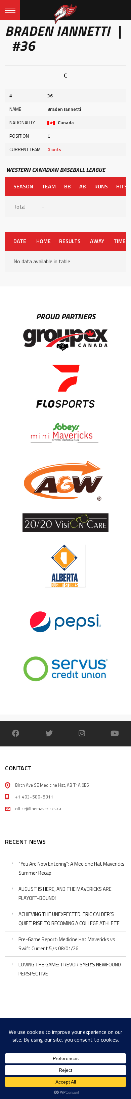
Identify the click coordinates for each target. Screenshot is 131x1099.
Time (120, 241)
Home (43, 241)
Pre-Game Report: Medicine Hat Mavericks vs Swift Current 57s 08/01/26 (66, 943)
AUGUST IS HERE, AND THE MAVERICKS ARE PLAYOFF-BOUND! (65, 893)
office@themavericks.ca (38, 808)
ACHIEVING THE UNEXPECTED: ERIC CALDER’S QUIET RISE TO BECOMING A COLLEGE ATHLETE (69, 918)
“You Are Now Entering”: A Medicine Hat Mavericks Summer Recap (71, 868)
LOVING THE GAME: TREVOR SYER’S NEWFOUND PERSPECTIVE (69, 969)
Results (70, 241)
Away (97, 241)
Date (19, 241)
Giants (54, 149)
